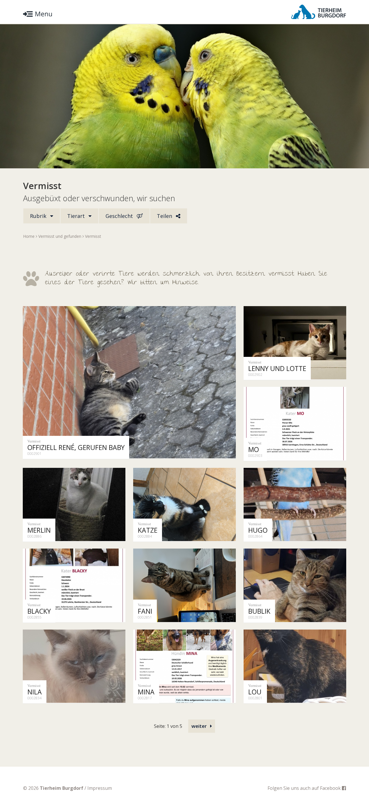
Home (29, 236)
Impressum (99, 788)
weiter (199, 726)
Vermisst (93, 236)
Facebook (331, 788)
